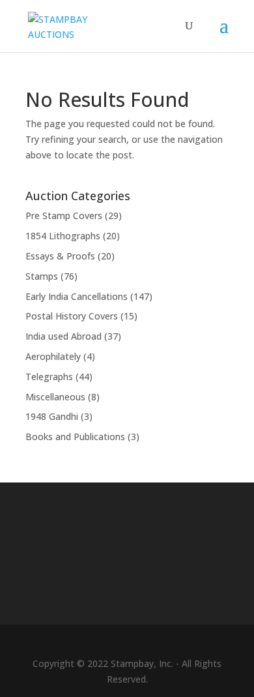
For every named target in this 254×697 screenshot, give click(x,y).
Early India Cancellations (76, 296)
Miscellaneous (55, 397)
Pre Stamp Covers (63, 215)
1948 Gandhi (51, 416)
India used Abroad (63, 336)
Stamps (41, 276)
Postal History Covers (71, 316)
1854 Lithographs (62, 236)
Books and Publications (75, 436)
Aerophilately (53, 356)
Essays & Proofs (60, 256)
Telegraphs (49, 376)
